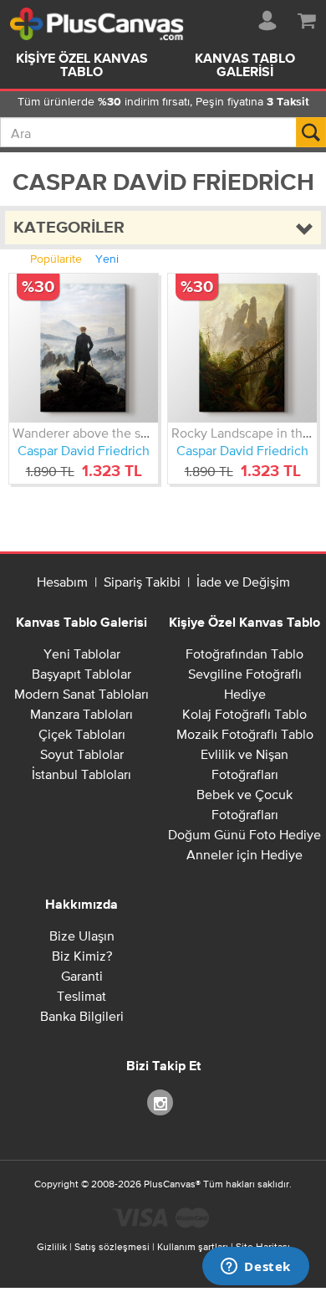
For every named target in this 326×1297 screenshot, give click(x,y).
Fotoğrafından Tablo (244, 653)
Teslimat (81, 995)
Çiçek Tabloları (81, 733)
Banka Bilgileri (82, 1015)
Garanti (82, 975)
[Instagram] (163, 1101)
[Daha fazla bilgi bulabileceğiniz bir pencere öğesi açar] (255, 1268)
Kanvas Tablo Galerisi (245, 66)
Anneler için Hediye (244, 854)
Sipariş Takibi (142, 581)
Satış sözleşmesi (112, 1247)
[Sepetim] (307, 17)
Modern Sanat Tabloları (81, 693)
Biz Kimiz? (82, 955)
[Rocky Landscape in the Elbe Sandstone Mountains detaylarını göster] (242, 348)
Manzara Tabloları (81, 713)
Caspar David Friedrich (84, 450)
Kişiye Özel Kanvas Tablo (82, 66)
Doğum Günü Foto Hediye (244, 834)
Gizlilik (52, 1247)
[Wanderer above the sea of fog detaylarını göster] (83, 348)
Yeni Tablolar (81, 653)
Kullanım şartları (192, 1247)
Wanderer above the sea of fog (102, 432)
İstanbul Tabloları (81, 774)
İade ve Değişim (243, 581)
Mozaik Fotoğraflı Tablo (244, 733)
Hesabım (62, 581)
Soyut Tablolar (82, 753)
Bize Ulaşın (82, 935)
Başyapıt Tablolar (81, 673)
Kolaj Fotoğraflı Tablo (244, 713)
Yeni (107, 258)
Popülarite (56, 258)
